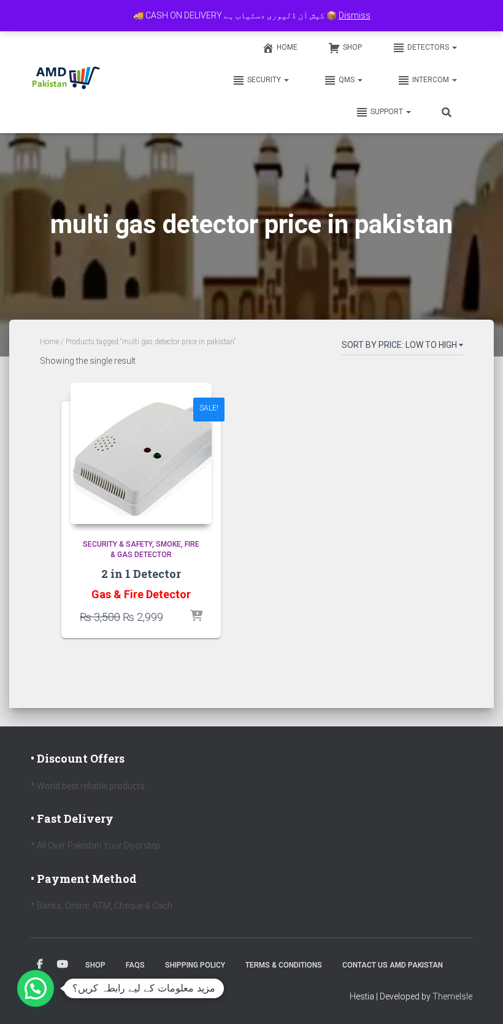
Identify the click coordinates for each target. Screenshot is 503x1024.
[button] (454, 47)
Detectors (429, 47)
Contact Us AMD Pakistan (392, 965)
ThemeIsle (452, 996)
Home (287, 47)
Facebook (40, 964)
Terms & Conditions (283, 965)
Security (265, 79)
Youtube (62, 964)
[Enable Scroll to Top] (478, 999)
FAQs (135, 965)
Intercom (431, 79)
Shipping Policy (195, 965)
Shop (352, 47)
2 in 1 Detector (141, 573)
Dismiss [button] (355, 15)
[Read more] (196, 616)
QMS (347, 79)
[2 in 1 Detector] (141, 453)
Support (388, 111)
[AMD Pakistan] (66, 79)
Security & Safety (117, 544)
